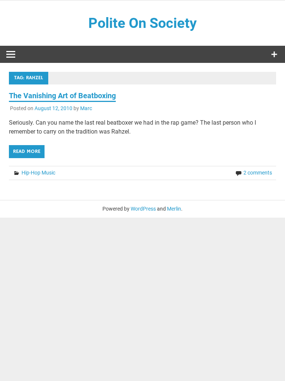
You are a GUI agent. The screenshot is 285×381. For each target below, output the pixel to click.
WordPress (143, 209)
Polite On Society (142, 23)
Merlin (174, 209)
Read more (26, 151)
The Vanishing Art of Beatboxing (62, 95)
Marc (86, 108)
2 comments (257, 173)
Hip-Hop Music (38, 173)
